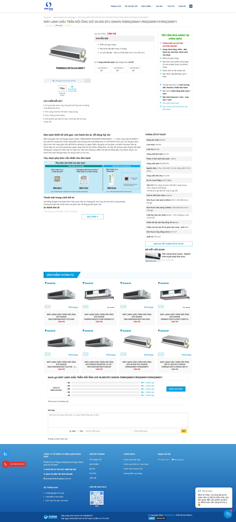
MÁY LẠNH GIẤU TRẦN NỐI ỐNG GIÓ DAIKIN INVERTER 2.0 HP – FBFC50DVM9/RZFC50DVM (99, 364)
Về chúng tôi (131, 6)
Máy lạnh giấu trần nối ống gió (64, 17)
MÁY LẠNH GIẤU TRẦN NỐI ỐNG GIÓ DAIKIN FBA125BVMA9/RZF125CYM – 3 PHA (61, 364)
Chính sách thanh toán (133, 469)
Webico (189, 515)
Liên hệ (182, 6)
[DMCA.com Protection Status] (157, 518)
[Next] (86, 55)
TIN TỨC (92, 473)
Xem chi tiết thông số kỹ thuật (169, 244)
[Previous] (47, 55)
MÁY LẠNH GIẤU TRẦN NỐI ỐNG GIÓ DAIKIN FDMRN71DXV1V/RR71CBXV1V (174, 316)
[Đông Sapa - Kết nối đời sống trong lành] (56, 6)
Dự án (159, 6)
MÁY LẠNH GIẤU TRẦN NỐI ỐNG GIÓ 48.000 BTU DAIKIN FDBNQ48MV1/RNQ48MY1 (136, 364)
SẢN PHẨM (93, 464)
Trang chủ (116, 6)
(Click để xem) (139, 52)
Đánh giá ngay (176, 389)
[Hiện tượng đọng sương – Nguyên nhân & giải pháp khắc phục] (153, 257)
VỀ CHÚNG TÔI (95, 459)
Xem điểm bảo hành (171, 103)
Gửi (183, 431)
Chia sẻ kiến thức (168, 260)
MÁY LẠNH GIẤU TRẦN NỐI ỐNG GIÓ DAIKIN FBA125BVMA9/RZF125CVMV (61, 316)
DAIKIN (162, 140)
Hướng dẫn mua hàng (133, 473)
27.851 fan (164, 459)
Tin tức (171, 6)
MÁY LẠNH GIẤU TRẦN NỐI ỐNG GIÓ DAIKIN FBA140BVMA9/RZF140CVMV (136, 316)
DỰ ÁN (92, 469)
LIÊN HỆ (92, 478)
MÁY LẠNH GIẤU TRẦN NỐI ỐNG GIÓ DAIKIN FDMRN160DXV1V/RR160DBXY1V (99, 316)
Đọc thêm (91, 217)
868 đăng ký (179, 459)
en (191, 6)
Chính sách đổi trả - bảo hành (136, 464)
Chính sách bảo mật (132, 459)
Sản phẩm (146, 6)
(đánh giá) (59, 25)
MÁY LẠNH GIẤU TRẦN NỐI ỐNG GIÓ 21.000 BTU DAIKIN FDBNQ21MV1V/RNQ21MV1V (174, 364)
